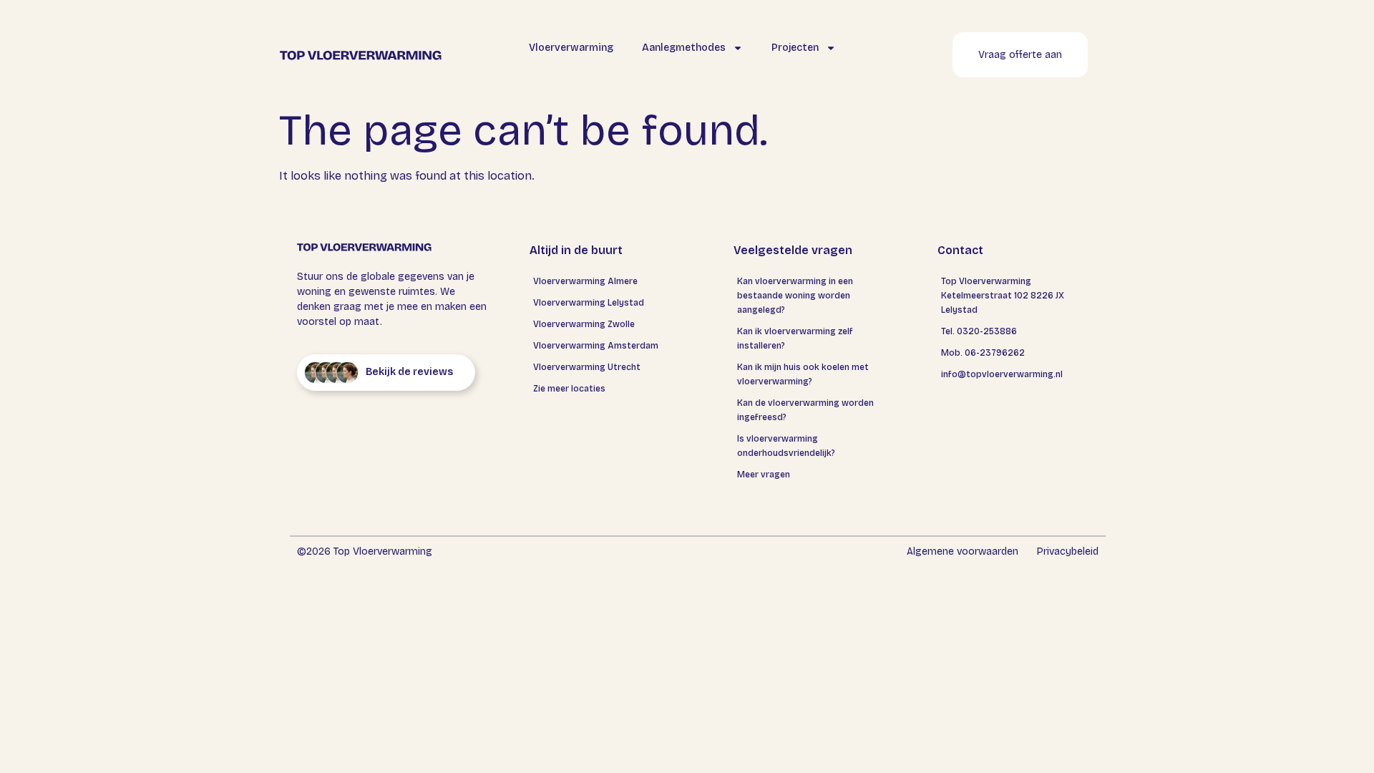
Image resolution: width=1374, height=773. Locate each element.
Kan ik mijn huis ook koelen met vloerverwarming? (803, 374)
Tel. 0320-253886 (979, 331)
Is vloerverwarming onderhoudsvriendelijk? (786, 446)
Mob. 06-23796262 (983, 353)
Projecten (795, 48)
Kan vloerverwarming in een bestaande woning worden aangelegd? (795, 295)
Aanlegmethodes (684, 48)
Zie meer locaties (569, 389)
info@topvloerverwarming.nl (1002, 374)
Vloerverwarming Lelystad (588, 303)
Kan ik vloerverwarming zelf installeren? (795, 338)
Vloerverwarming (571, 48)
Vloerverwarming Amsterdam (595, 346)
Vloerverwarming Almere (585, 281)
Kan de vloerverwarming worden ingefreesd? (805, 410)
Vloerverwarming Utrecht (586, 367)
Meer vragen (763, 475)
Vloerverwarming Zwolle (584, 324)
